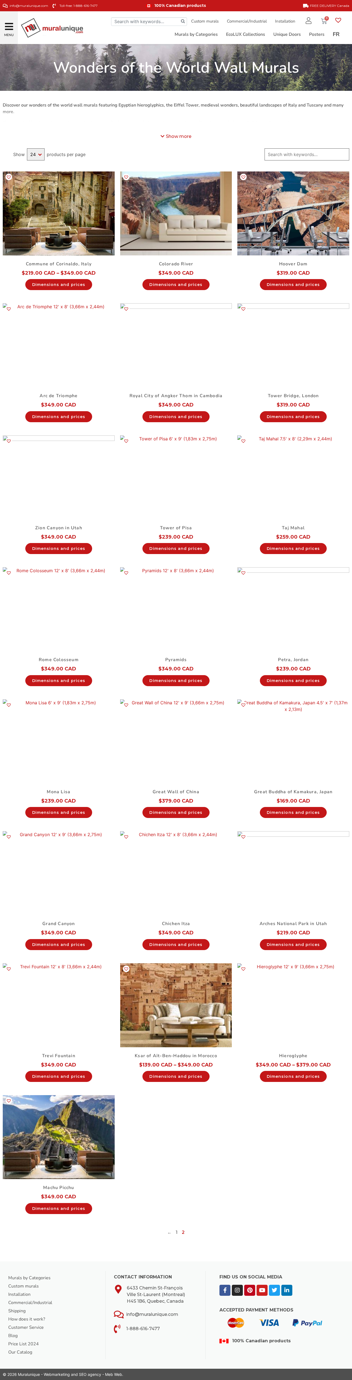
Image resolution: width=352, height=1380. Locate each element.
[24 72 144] (36, 154)
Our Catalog (20, 1352)
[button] (9, 24)
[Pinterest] (249, 1290)
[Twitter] (274, 1290)
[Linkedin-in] (286, 1290)
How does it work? (26, 1319)
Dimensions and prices (58, 284)
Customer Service (26, 1327)
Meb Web (113, 1374)
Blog (13, 1336)
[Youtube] (262, 1290)
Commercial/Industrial (247, 21)
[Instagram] (237, 1290)
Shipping (17, 1311)
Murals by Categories (29, 1278)
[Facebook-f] (224, 1290)
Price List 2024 (23, 1344)
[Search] (183, 21)
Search (344, 154)
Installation (285, 21)
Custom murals (205, 21)
